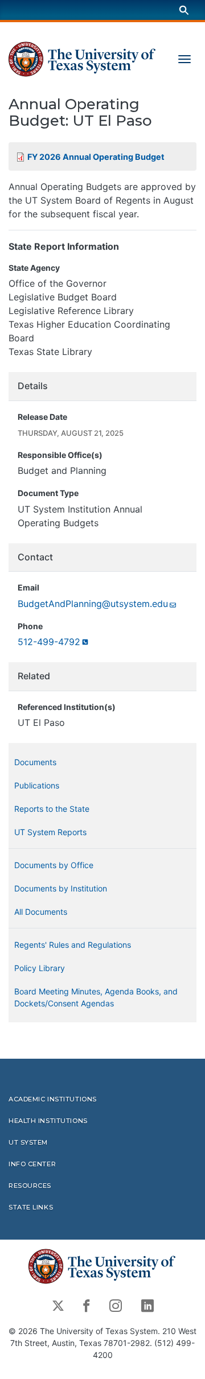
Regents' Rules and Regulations (72, 944)
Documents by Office (53, 865)
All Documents (40, 911)
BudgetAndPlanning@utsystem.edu (93, 603)
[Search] (183, 10)
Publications (36, 785)
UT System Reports (50, 832)
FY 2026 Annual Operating (96, 157)
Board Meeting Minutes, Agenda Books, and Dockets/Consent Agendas (96, 997)
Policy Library (39, 968)
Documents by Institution (60, 888)
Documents (35, 762)
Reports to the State (51, 809)
